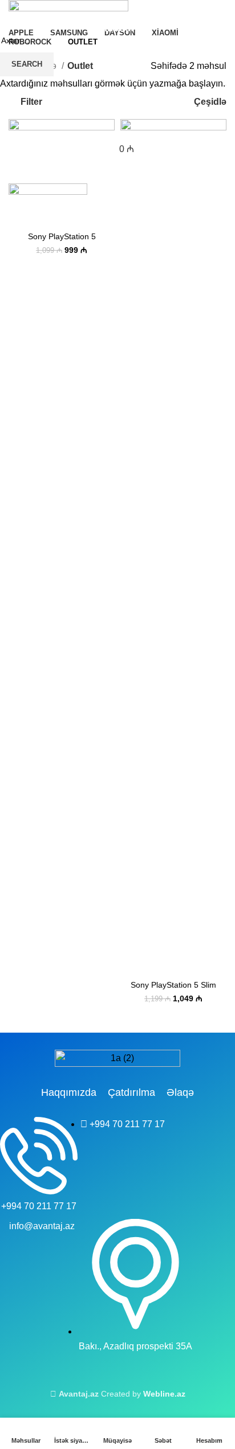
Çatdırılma (131, 1092)
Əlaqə (180, 1092)
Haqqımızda (68, 1092)
